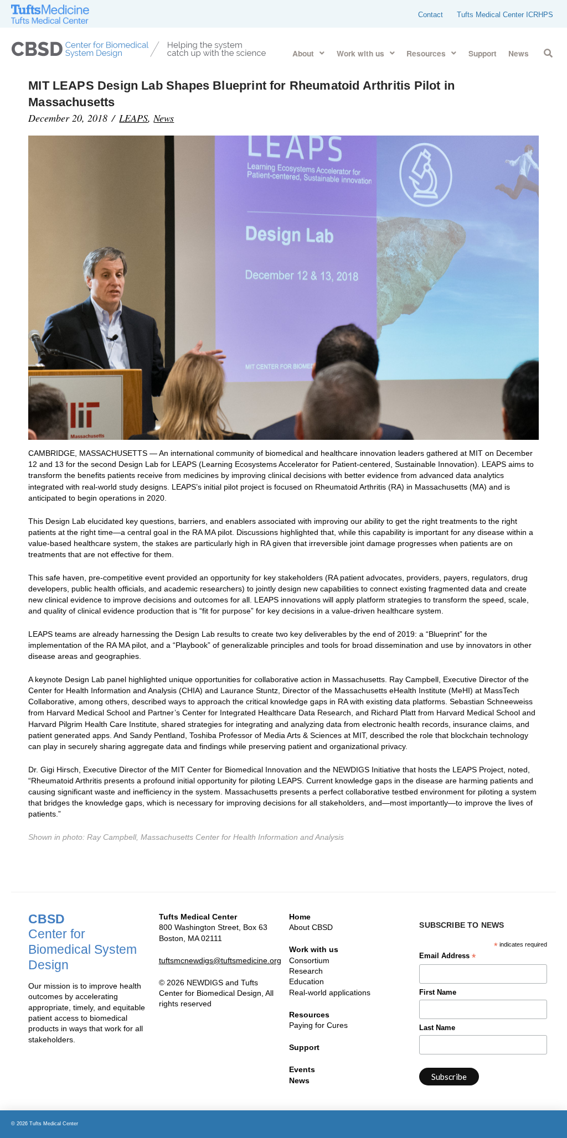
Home (300, 916)
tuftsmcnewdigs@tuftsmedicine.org (220, 960)
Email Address (447, 957)
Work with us (313, 949)
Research (306, 970)
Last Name (437, 1028)
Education (306, 981)
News (163, 117)
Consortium (309, 960)
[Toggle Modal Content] (548, 51)
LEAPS (133, 117)
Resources (309, 1014)
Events (302, 1069)
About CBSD (311, 927)
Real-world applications (329, 992)
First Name (437, 992)
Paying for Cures (318, 1025)
